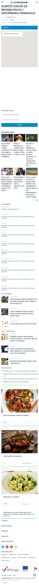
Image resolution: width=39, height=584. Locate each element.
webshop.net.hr (22, 557)
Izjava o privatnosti (7, 541)
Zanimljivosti (14, 296)
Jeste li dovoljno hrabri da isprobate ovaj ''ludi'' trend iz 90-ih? (21, 379)
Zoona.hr (13, 557)
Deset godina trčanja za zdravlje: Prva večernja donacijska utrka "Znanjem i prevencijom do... (23, 301)
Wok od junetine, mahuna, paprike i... (16, 415)
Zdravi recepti (5, 560)
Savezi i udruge (5, 207)
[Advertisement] (19, 90)
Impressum (5, 536)
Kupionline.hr (31, 557)
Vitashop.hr (4, 554)
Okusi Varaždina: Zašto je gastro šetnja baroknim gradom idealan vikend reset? (21, 313)
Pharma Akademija (23, 554)
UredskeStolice (5, 557)
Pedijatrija (4, 223)
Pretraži (19, 125)
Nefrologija (4, 249)
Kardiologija (5, 267)
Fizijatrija (4, 232)
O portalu (4, 521)
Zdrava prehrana (15, 358)
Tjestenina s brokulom (11, 497)
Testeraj (12, 334)
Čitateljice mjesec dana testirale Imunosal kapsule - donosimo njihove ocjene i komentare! (23, 338)
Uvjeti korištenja (6, 526)
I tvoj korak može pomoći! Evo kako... (23, 324)
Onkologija (4, 277)
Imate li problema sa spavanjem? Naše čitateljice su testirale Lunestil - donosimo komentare (23, 351)
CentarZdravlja (19, 2)
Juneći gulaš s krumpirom (12, 456)
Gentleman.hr (13, 554)
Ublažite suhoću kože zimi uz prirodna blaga (16, 382)
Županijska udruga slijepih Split (10, 209)
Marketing (4, 531)
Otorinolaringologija (8, 258)
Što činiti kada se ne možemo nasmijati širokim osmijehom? (20, 371)
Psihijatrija (4, 214)
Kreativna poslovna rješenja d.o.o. (10, 580)
